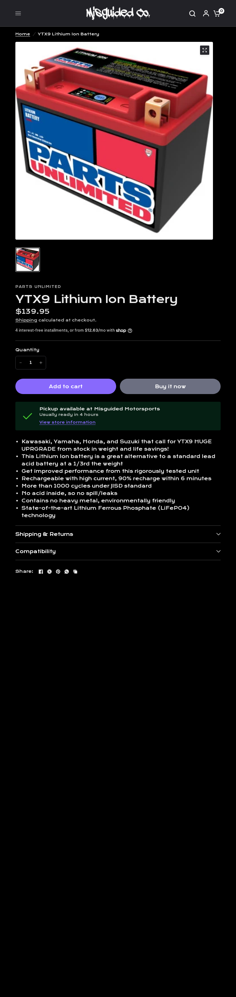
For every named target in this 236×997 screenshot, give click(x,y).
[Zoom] (204, 50)
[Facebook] (41, 571)
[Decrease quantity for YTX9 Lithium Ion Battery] (21, 362)
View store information (67, 422)
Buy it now (170, 386)
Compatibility (35, 551)
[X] (49, 571)
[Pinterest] (58, 571)
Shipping (26, 320)
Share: (24, 571)
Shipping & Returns (44, 534)
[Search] (192, 13)
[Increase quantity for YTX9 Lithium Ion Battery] (41, 362)
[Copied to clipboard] (75, 571)
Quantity (27, 350)
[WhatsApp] (66, 571)
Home (22, 34)
